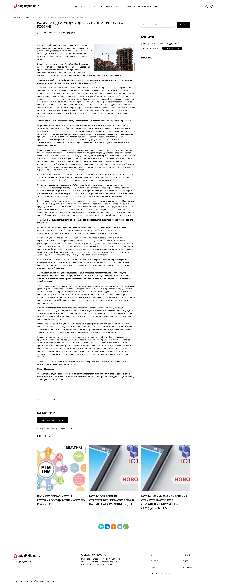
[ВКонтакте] (107, 526)
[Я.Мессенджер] (101, 526)
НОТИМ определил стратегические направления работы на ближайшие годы (112, 500)
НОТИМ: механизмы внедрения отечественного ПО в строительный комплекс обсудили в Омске (164, 502)
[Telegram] (119, 526)
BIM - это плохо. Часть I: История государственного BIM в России (61, 500)
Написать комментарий (52, 420)
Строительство (47, 32)
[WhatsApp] (126, 526)
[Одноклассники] (113, 526)
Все (145, 43)
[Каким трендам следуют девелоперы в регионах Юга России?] (114, 57)
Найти (183, 24)
